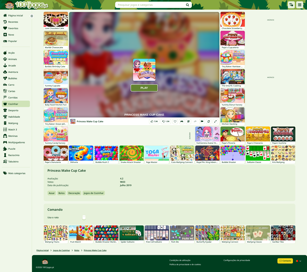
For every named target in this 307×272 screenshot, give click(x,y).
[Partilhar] (195, 121)
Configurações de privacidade (237, 260)
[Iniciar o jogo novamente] (208, 121)
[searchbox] (153, 5)
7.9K (155, 121)
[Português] (298, 261)
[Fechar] (31, 16)
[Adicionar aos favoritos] (175, 121)
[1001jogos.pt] (26, 5)
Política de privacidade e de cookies (185, 264)
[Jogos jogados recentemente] (291, 4)
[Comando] (182, 121)
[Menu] (299, 4)
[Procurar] (187, 5)
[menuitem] (16, 15)
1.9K (166, 121)
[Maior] (215, 121)
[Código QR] (188, 121)
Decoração (74, 193)
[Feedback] (202, 121)
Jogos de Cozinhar (94, 193)
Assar (52, 193)
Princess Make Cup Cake (95, 250)
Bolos (62, 193)
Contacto (287, 260)
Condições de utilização (179, 260)
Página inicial (42, 250)
